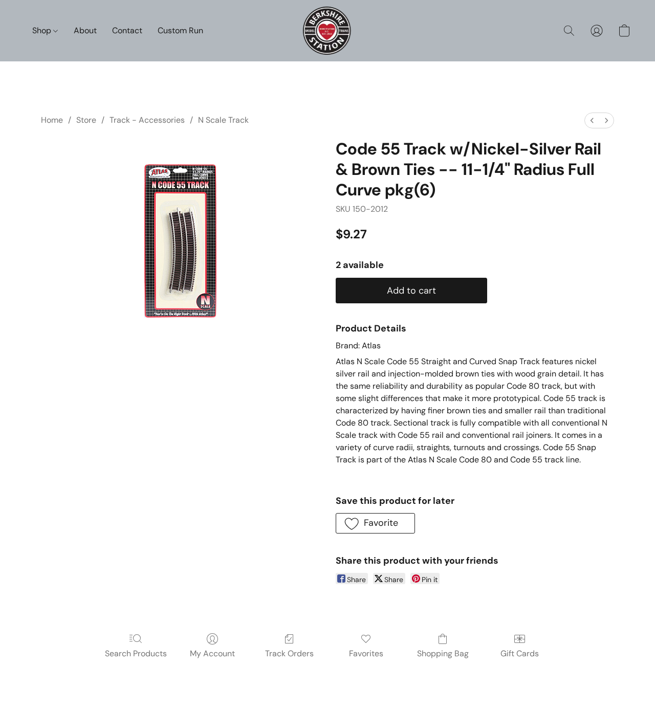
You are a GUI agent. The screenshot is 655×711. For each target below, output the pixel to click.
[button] (327, 30)
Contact (127, 30)
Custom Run (180, 30)
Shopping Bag (443, 653)
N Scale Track (223, 120)
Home (52, 120)
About (85, 30)
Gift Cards (519, 653)
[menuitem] (592, 120)
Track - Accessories (147, 120)
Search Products (136, 653)
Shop (42, 30)
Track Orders (289, 653)
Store (86, 120)
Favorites (366, 653)
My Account (212, 653)
